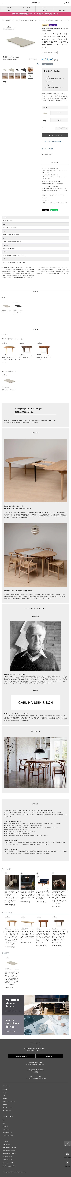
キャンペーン (26, 7)
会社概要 (5, 1089)
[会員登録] (64, 3)
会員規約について (7, 1160)
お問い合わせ (62, 10)
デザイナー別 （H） (56, 181)
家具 (9, 10)
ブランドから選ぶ (7, 1132)
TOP (3, 20)
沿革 (4, 1095)
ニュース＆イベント (8, 1107)
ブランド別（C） (17, 20)
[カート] (66, 3)
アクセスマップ (7, 1110)
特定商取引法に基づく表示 (9, 1147)
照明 (27, 10)
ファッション (6, 1129)
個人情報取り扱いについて (9, 1153)
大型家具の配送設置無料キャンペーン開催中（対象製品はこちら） (35, 14)
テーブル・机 (50, 195)
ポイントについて (7, 1144)
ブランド (44, 7)
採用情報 (5, 1104)
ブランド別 (8, 20)
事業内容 (5, 1098)
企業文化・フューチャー (9, 1101)
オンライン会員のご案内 (9, 1166)
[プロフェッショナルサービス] (35, 996)
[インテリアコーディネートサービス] (35, 1016)
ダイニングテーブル (59, 195)
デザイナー (62, 7)
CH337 (51, 172)
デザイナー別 (46, 181)
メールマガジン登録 (8, 1163)
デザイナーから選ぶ (8, 1135)
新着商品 (9, 7)
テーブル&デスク (47, 178)
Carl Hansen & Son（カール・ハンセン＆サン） (34, 20)
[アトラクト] (35, 1043)
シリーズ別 (46, 172)
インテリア (44, 10)
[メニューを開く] (68, 3)
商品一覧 (45, 197)
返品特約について (47, 154)
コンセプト (5, 1092)
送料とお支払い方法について (10, 1150)
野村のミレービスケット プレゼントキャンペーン (55, 202)
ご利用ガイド (6, 1141)
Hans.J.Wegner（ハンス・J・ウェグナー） (54, 183)
